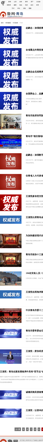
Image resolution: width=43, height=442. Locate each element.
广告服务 (35, 440)
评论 (18, 8)
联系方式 (28, 440)
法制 (24, 8)
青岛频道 (8, 23)
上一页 (17, 429)
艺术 (13, 8)
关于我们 (22, 440)
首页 (2, 23)
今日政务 (15, 23)
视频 (30, 8)
